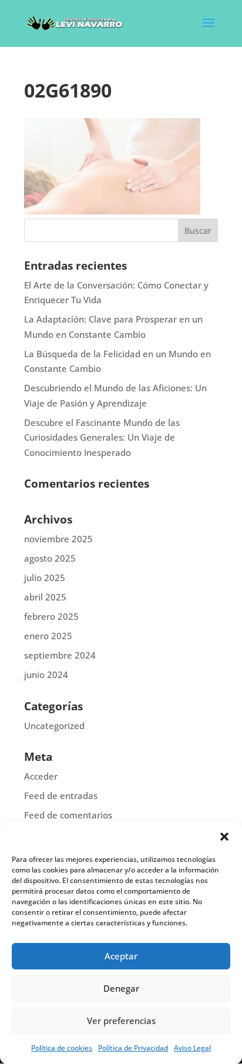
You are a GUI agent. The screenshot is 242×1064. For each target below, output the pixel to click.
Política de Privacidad (133, 1048)
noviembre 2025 (58, 539)
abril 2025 (45, 597)
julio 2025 (44, 577)
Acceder (41, 776)
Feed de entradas (61, 795)
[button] (224, 837)
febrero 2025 (51, 616)
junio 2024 (46, 674)
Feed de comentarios (68, 815)
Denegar (121, 988)
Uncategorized (54, 725)
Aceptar (121, 956)
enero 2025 (48, 636)
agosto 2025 (50, 558)
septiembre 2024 (60, 655)
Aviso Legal (192, 1048)
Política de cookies (61, 1048)
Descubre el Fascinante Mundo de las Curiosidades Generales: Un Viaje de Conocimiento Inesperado (102, 437)
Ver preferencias (121, 1020)
